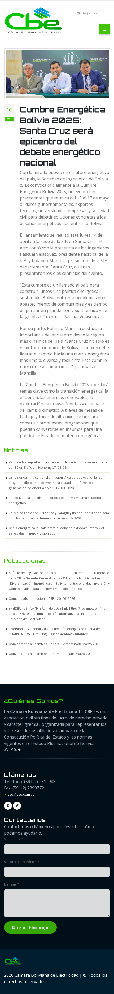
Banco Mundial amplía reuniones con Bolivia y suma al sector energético (55, 500)
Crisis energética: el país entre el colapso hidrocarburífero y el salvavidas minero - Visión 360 (56, 531)
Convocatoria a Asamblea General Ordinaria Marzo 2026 (51, 654)
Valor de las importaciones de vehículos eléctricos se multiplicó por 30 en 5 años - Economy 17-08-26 (58, 465)
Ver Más (11, 750)
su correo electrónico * (21, 862)
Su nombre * (13, 839)
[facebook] (8, 806)
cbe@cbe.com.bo (21, 794)
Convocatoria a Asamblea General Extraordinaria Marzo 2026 (54, 644)
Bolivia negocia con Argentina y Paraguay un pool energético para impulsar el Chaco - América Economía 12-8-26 (59, 515)
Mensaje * (11, 884)
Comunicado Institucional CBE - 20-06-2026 (42, 599)
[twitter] (17, 806)
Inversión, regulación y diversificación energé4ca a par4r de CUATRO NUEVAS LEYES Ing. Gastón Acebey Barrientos (54, 631)
